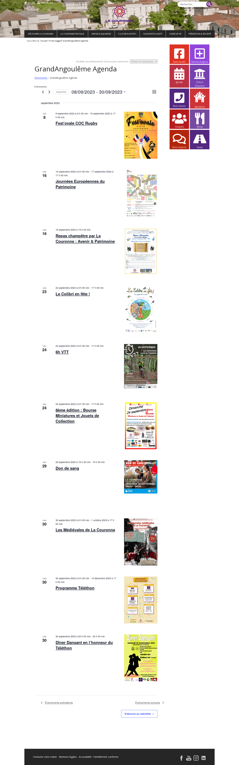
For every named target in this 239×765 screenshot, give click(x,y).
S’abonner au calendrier (138, 713)
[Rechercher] (209, 4)
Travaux (200, 147)
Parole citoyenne (179, 147)
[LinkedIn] (203, 759)
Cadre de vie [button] (175, 33)
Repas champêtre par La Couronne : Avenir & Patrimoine (85, 238)
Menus (200, 127)
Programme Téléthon (75, 588)
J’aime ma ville (179, 62)
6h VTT (62, 352)
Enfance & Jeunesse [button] (101, 33)
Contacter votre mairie (45, 756)
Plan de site (46, 2)
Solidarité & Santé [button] (152, 33)
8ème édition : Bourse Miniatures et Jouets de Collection (77, 415)
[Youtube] (188, 759)
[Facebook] (181, 759)
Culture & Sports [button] (127, 33)
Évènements (40, 77)
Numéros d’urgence (199, 62)
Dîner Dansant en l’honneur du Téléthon (84, 645)
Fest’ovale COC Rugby (76, 123)
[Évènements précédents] (43, 92)
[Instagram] (196, 759)
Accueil (31, 2)
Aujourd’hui (61, 91)
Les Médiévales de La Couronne (85, 529)
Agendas (179, 82)
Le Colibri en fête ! (73, 293)
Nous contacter (179, 106)
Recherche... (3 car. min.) (192, 8)
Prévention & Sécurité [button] (200, 33)
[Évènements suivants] (49, 92)
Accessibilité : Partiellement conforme (98, 756)
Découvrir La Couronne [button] (40, 33)
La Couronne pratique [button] (72, 33)
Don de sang (67, 468)
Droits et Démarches (200, 82)
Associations (200, 106)
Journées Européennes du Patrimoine (80, 183)
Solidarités (179, 127)
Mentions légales (68, 756)
